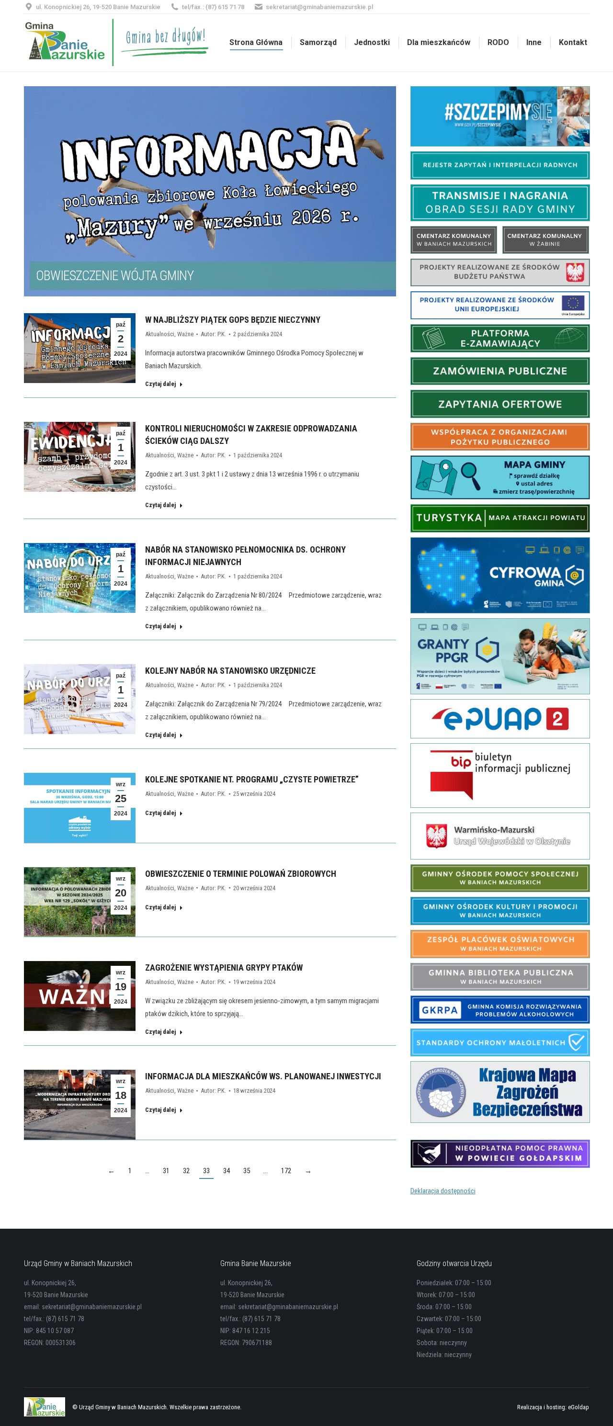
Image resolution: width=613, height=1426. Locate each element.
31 (166, 1170)
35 (246, 1170)
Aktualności (159, 334)
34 (226, 1170)
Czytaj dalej (160, 383)
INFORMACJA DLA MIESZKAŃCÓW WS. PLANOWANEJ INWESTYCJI (263, 1076)
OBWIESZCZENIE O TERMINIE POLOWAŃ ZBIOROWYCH (240, 874)
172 (286, 1170)
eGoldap (578, 1407)
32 (186, 1170)
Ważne (185, 334)
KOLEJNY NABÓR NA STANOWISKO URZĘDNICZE (230, 671)
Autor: (213, 334)
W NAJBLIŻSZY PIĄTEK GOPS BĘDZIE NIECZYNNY (232, 320)
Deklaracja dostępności (443, 1191)
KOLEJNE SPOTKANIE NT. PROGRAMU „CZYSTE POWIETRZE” (252, 779)
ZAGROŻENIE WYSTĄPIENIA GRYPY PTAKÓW (224, 967)
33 (206, 1170)
